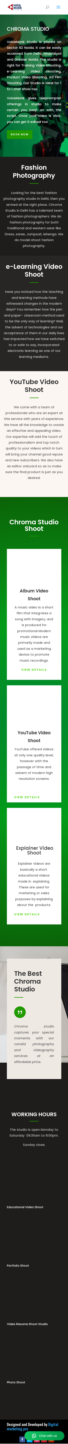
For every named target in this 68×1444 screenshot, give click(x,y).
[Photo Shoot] (34, 1378)
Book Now (19, 134)
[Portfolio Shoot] (34, 1261)
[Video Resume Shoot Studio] (34, 1319)
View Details (34, 670)
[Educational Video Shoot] (34, 1202)
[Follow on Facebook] (22, 1439)
